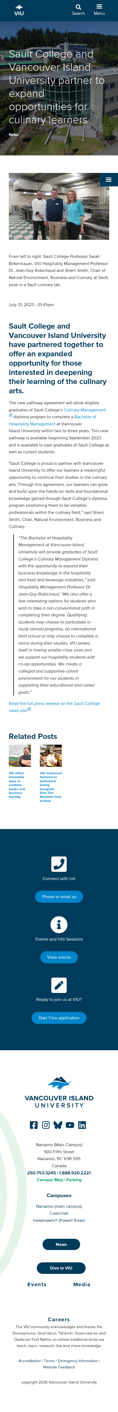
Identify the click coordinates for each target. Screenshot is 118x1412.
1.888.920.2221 (75, 1172)
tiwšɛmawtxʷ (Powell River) (59, 1220)
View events (59, 957)
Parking (74, 1179)
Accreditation (29, 1361)
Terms (49, 1361)
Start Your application (59, 1017)
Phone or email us (59, 896)
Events (37, 1284)
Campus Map (50, 1179)
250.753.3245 (41, 1172)
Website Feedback (59, 1367)
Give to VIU (61, 1267)
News (14, 134)
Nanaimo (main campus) (59, 1206)
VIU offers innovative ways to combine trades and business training (17, 785)
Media (82, 1284)
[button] (109, 179)
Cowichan (59, 1213)
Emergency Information (78, 1361)
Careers (59, 1319)
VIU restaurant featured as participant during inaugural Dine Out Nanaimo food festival (51, 787)
